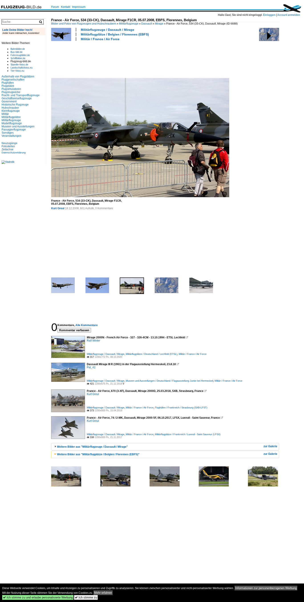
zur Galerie (270, 446)
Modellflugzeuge (12, 123)
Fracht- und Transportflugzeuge (21, 95)
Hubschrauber (10, 107)
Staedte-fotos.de (19, 64)
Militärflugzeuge (128, 23)
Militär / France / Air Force (100, 39)
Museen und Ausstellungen (18, 126)
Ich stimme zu (86, 597)
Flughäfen (8, 82)
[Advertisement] (132, 59)
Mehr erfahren (103, 592)
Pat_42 (91, 367)
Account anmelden (288, 15)
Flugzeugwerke (11, 92)
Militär (5, 114)
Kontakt (65, 6)
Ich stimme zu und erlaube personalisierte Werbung (38, 597)
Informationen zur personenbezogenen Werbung (266, 588)
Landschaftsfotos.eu (21, 67)
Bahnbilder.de (17, 49)
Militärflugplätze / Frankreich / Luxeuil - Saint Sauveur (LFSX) (188, 434)
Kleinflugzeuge (11, 110)
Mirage (159, 23)
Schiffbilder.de (17, 58)
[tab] (165, 446)
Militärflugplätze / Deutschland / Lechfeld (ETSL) (151, 354)
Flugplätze (8, 85)
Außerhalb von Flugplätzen (18, 76)
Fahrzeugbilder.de (20, 55)
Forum (55, 6)
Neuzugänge (9, 143)
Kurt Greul (57, 208)
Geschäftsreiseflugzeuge (17, 98)
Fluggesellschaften (13, 79)
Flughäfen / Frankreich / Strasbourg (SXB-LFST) (181, 407)
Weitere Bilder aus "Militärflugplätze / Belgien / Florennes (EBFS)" (98, 454)
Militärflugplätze (11, 117)
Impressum (78, 6)
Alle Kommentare (86, 325)
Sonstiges (8, 132)
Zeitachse (7, 149)
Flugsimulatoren (11, 89)
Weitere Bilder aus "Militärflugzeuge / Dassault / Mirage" (92, 446)
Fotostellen (8, 146)
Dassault (146, 23)
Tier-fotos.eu (17, 70)
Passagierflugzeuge (14, 129)
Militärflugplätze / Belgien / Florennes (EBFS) (115, 34)
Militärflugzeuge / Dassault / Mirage (107, 29)
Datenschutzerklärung (14, 152)
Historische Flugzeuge (15, 104)
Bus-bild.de (16, 52)
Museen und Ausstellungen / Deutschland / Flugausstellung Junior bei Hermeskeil (169, 380)
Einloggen (269, 15)
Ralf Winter (93, 340)
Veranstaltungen (11, 135)
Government (9, 101)
